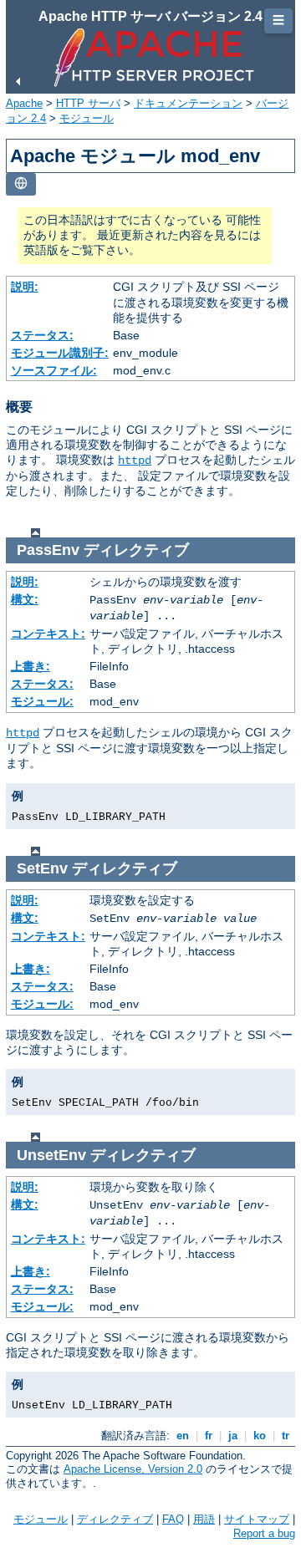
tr (285, 1435)
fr (209, 1435)
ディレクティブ (115, 1519)
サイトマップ (256, 1519)
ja (233, 1435)
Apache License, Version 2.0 (133, 1469)
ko (259, 1435)
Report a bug (264, 1533)
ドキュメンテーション (188, 103)
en (182, 1435)
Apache (24, 103)
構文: (24, 599)
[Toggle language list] (21, 184)
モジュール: (42, 701)
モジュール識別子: (60, 352)
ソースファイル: (54, 370)
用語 (204, 1519)
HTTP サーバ (88, 103)
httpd (134, 460)
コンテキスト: (48, 633)
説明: (24, 286)
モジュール (86, 118)
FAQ (173, 1519)
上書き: (30, 666)
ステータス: (42, 335)
